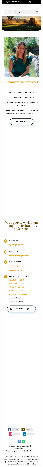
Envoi (30, 366)
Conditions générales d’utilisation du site (20, 451)
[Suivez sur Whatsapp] (23, 441)
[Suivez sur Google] (19, 441)
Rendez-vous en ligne (21, 25)
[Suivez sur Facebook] (9, 429)
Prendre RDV (21, 122)
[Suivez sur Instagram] (10, 434)
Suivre (15, 429)
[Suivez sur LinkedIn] (24, 434)
